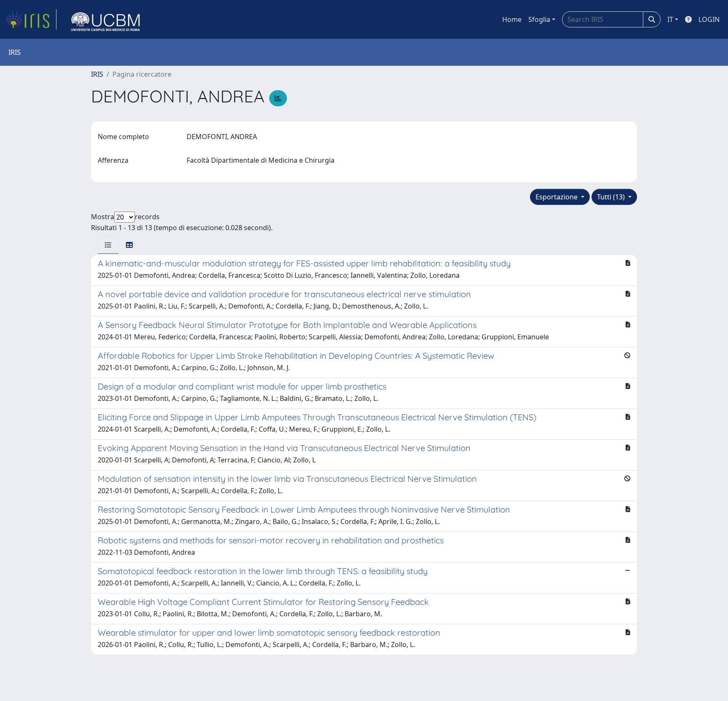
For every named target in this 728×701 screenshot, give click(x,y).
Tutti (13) (611, 196)
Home (512, 19)
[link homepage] (30, 19)
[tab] (108, 245)
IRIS (97, 74)
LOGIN (709, 19)
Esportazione (557, 196)
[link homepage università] (105, 19)
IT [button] (670, 19)
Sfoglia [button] (539, 19)
